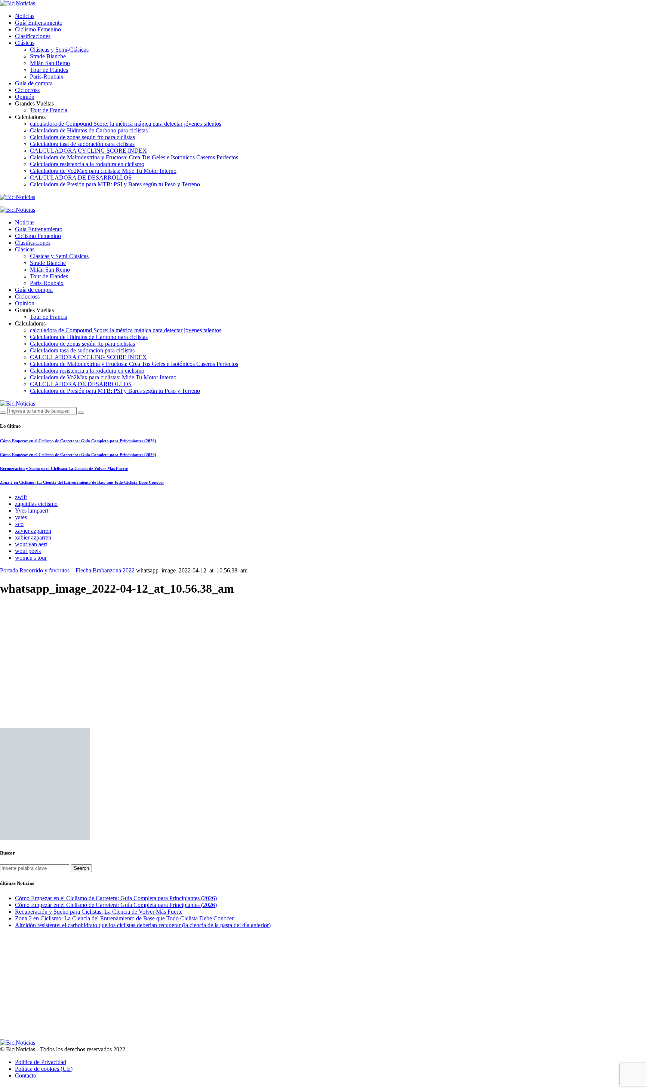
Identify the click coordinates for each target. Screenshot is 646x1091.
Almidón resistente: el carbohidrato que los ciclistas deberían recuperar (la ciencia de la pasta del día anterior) (143, 925)
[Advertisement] (323, 656)
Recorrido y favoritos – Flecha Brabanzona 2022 (77, 570)
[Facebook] (11, 204)
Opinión (24, 97)
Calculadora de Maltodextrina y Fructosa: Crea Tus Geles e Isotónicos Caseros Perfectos (134, 157)
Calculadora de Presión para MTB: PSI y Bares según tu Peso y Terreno (115, 184)
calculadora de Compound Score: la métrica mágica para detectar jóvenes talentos (125, 123)
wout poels (28, 551)
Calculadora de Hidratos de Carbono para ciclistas (89, 130)
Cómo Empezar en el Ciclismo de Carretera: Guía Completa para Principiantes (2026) (78, 440)
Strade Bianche (48, 56)
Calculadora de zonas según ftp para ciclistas (82, 137)
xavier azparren (33, 531)
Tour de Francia (48, 110)
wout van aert (31, 544)
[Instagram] (28, 204)
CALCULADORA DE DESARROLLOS (81, 177)
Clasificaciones (32, 36)
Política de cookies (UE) (44, 1069)
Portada (9, 570)
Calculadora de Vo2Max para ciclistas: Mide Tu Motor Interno (103, 171)
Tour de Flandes (49, 70)
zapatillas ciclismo (36, 504)
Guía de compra (34, 83)
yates (21, 517)
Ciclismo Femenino (38, 29)
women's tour (31, 557)
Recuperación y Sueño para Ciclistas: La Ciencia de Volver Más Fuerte (64, 468)
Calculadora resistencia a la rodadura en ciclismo (87, 164)
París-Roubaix (47, 76)
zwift (21, 497)
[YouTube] (2, 204)
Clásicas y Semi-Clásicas (59, 49)
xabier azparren (33, 537)
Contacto (25, 1075)
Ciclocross (27, 90)
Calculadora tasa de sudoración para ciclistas (82, 144)
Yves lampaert (31, 510)
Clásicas (24, 43)
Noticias (24, 16)
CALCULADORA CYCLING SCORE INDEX (88, 150)
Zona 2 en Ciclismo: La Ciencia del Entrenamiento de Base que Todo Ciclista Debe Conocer (82, 482)
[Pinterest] (37, 204)
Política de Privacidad (40, 1062)
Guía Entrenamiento (38, 22)
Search (81, 868)
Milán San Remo (50, 63)
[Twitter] (19, 204)
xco (19, 524)
